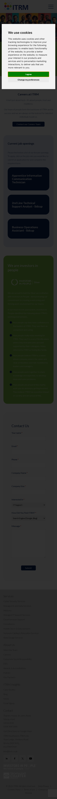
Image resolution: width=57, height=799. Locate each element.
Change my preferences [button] (28, 80)
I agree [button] (28, 74)
